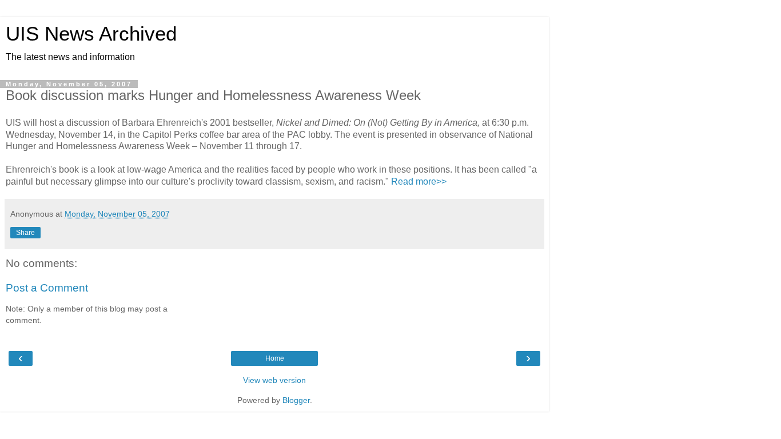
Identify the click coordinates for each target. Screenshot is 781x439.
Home (274, 358)
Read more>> (419, 181)
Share (25, 233)
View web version (274, 380)
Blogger (296, 400)
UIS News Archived (91, 34)
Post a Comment (47, 288)
